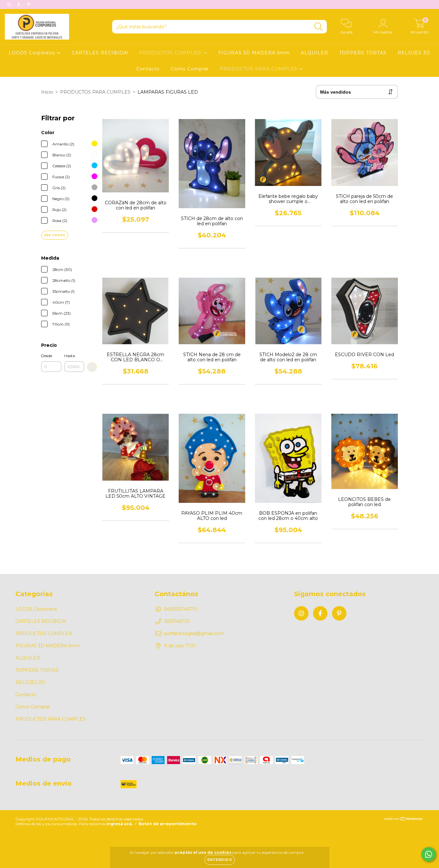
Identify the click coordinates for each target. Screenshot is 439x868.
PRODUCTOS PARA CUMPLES (259, 69)
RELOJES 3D (414, 53)
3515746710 (176, 621)
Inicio (47, 92)
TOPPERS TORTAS (363, 53)
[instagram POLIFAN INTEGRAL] (9, 4)
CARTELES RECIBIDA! (100, 53)
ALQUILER (314, 53)
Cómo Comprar (190, 69)
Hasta (69, 355)
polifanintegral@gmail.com (194, 633)
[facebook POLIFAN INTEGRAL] (19, 4)
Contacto (148, 69)
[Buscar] (318, 26)
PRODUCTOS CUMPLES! (171, 53)
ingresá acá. (119, 823)
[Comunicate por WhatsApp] (428, 854)
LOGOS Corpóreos (33, 53)
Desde (46, 355)
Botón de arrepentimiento (168, 823)
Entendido (219, 860)
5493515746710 (180, 609)
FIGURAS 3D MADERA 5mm (254, 53)
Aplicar (92, 367)
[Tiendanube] (403, 819)
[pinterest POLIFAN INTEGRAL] (28, 4)
